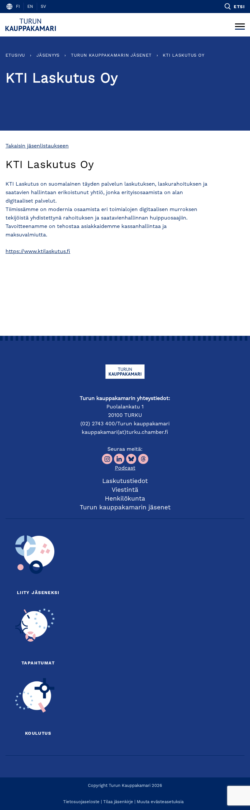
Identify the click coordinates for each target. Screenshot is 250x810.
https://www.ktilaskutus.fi (38, 251)
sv (43, 7)
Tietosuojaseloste (81, 802)
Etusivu (15, 55)
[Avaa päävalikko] (240, 25)
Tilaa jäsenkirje (118, 802)
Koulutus (38, 734)
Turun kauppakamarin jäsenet (111, 55)
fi (18, 7)
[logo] (31, 24)
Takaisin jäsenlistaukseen (37, 146)
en (30, 7)
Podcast (125, 468)
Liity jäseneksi (38, 593)
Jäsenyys (48, 55)
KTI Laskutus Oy (183, 55)
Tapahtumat (38, 663)
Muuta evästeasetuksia (160, 802)
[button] (234, 6)
